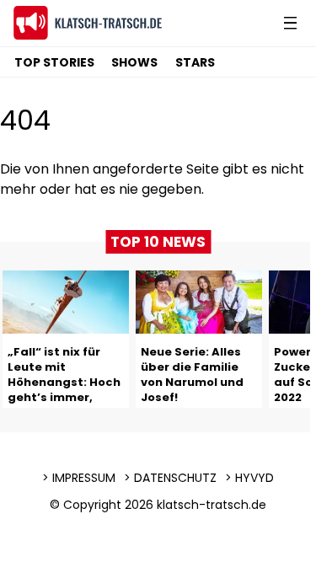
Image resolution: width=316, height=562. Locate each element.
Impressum (83, 477)
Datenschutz (175, 477)
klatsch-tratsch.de (211, 504)
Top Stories (54, 62)
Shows (134, 62)
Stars (195, 62)
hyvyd (254, 477)
